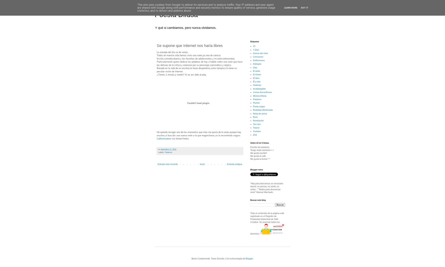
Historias (257, 85)
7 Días (256, 50)
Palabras (168, 152)
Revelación (258, 120)
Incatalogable (259, 89)
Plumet (256, 103)
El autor (256, 71)
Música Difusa (259, 96)
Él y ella (256, 81)
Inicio (202, 164)
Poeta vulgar (259, 106)
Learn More (290, 8)
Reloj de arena (260, 113)
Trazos (256, 128)
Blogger (249, 258)
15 (254, 46)
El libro (256, 78)
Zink (255, 135)
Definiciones (259, 60)
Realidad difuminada (263, 110)
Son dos (257, 124)
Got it (304, 8)
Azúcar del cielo (260, 53)
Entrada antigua (234, 164)
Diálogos (257, 64)
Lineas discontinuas (262, 92)
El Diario (257, 74)
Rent (255, 117)
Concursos (258, 57)
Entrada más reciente (168, 164)
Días (255, 67)
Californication (164, 138)
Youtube (257, 131)
